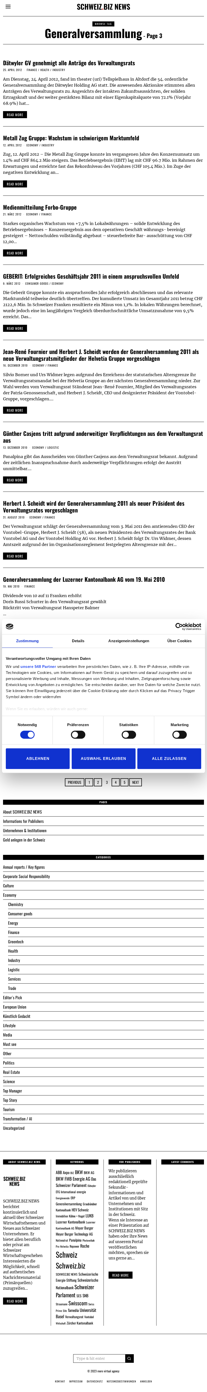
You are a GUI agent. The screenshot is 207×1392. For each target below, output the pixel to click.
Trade (12, 988)
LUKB (89, 1216)
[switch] (78, 735)
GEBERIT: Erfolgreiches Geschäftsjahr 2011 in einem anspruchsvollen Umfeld (91, 276)
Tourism (9, 1109)
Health (44, 70)
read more (15, 114)
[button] (129, 1358)
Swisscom (77, 1303)
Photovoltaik (89, 1240)
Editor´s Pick (12, 997)
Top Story (10, 1100)
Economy (32, 145)
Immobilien (62, 1216)
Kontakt (60, 1381)
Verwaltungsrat (74, 1316)
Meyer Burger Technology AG (74, 1234)
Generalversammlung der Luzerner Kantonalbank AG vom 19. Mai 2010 (84, 579)
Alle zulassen (169, 758)
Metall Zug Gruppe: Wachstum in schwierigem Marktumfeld (71, 138)
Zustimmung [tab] (27, 641)
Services (14, 979)
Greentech (15, 941)
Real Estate (11, 1072)
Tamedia (73, 1310)
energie (81, 1191)
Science (9, 1081)
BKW (79, 1172)
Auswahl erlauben (103, 758)
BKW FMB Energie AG (73, 1178)
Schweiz (66, 1254)
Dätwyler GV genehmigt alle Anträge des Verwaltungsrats (69, 62)
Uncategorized (13, 1128)
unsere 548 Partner (38, 666)
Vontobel (89, 1316)
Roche (84, 1246)
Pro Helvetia (62, 1246)
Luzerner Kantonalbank (70, 1221)
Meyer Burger (84, 1228)
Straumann (61, 1304)
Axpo (66, 1172)
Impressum (76, 1381)
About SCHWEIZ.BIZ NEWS (22, 812)
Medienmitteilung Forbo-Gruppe (40, 207)
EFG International (66, 1191)
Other (7, 1053)
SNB (85, 1295)
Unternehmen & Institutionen (24, 830)
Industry (59, 70)
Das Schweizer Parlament (76, 1182)
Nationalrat (62, 1240)
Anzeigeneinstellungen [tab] (128, 641)
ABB (59, 1172)
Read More (120, 1275)
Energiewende (63, 1198)
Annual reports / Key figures (24, 867)
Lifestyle (9, 1025)
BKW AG (89, 1172)
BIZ (72, 1173)
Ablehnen (37, 758)
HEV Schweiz (80, 1209)
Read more (15, 1301)
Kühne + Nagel (77, 1216)
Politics (8, 1063)
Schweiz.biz (70, 1265)
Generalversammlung (69, 1203)
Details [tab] (78, 641)
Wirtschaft (61, 1323)
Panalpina (75, 1240)
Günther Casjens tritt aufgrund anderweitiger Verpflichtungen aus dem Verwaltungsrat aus (103, 436)
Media (7, 1035)
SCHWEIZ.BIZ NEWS (66, 1274)
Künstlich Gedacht (16, 1016)
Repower (74, 1246)
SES (79, 1295)
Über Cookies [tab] (179, 641)
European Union (14, 1007)
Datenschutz (95, 1381)
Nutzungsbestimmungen (121, 1381)
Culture (8, 886)
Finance (32, 70)
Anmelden (146, 1381)
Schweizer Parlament (75, 1291)
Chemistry (15, 904)
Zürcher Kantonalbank (80, 1322)
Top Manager (12, 1091)
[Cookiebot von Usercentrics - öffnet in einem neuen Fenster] (179, 626)
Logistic (53, 447)
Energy (13, 923)
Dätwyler (92, 1186)
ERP (73, 1197)
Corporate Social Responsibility (26, 876)
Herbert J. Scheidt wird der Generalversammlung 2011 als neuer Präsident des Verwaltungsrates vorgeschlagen (94, 506)
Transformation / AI (17, 1119)
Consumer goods (36, 283)
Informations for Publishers (23, 821)
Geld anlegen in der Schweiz (24, 840)
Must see (9, 1044)
